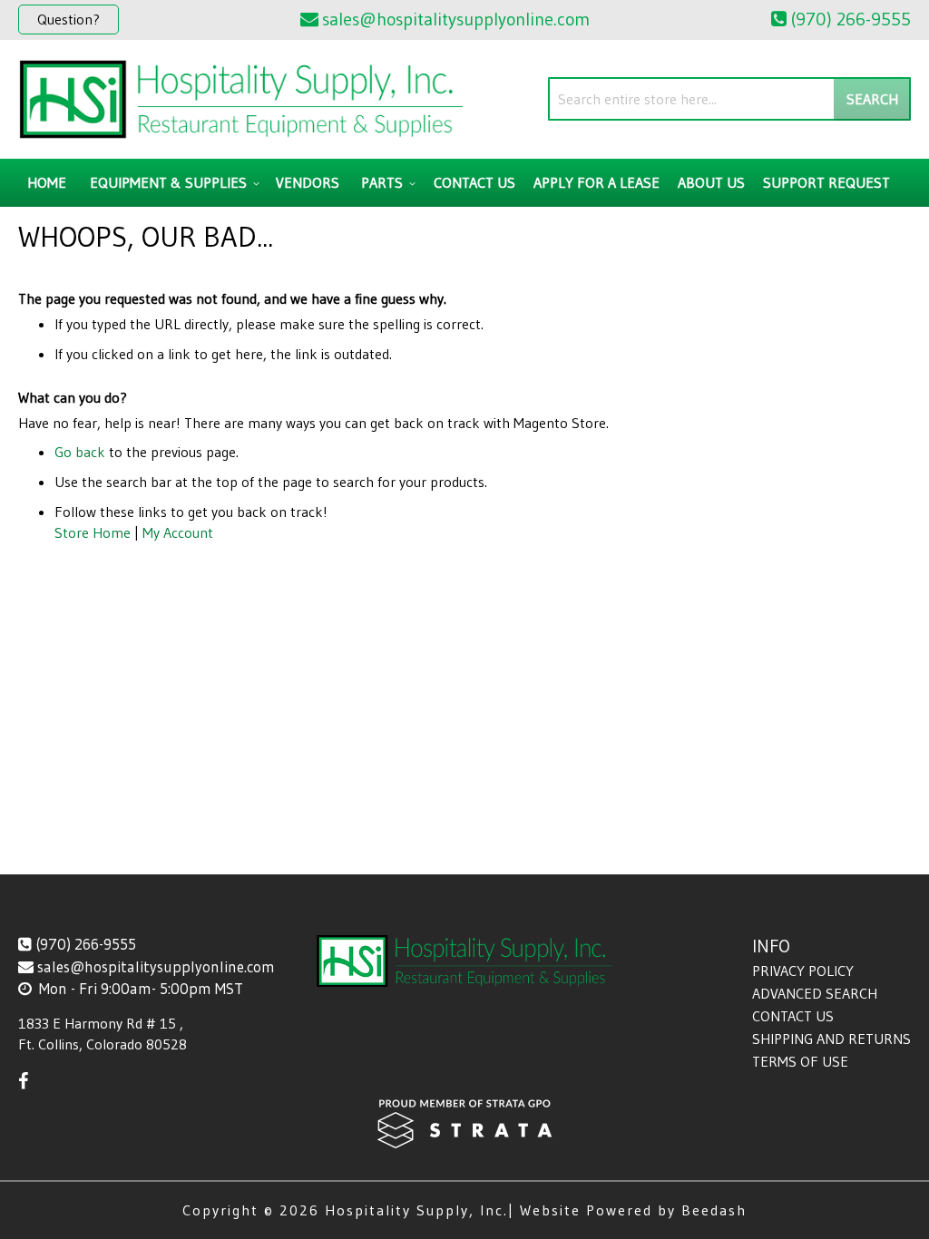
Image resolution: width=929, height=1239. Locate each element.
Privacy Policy (803, 970)
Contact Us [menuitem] (474, 182)
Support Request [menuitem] (826, 182)
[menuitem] (172, 183)
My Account (177, 532)
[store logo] (241, 99)
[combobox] (729, 99)
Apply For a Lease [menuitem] (596, 182)
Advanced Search (814, 993)
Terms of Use (800, 1061)
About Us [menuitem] (711, 182)
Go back (79, 452)
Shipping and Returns (831, 1038)
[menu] (464, 183)
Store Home (92, 532)
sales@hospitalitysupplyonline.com (156, 966)
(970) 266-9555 (85, 943)
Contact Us (793, 1016)
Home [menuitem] (46, 182)
